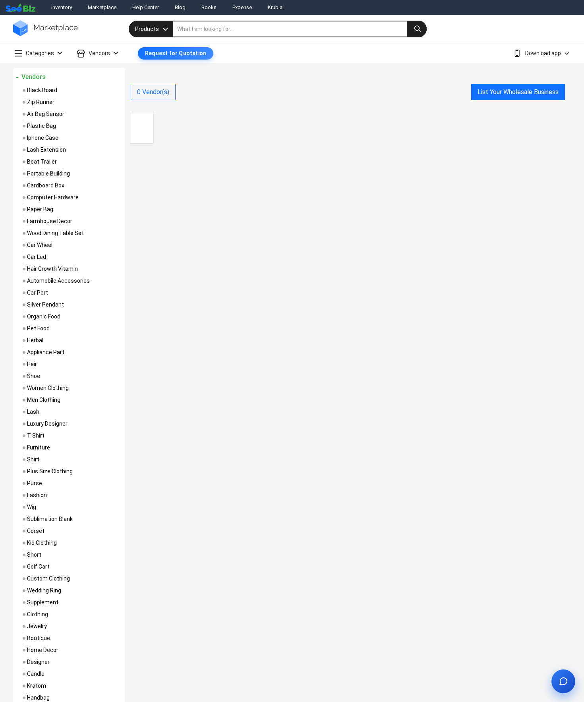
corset (35, 531)
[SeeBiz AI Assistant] (563, 681)
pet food (38, 328)
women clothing (48, 388)
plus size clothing (50, 471)
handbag (38, 697)
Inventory (61, 7)
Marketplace (102, 7)
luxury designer (47, 423)
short (34, 555)
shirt (33, 459)
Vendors (33, 77)
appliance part (45, 352)
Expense (242, 7)
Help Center (145, 7)
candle (35, 674)
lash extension (46, 150)
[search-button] (417, 29)
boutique (38, 638)
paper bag (40, 209)
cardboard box (45, 185)
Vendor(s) (153, 92)
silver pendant (45, 304)
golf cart (38, 566)
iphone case (42, 138)
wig (31, 507)
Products (147, 29)
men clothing (43, 400)
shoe (33, 376)
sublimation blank (50, 519)
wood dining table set (55, 233)
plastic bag (41, 126)
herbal (35, 340)
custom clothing (48, 578)
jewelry (37, 626)
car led (36, 257)
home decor (42, 650)
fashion (37, 495)
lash (33, 412)
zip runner (40, 102)
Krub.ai (276, 7)
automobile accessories (58, 281)
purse (34, 483)
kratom (36, 686)
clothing (37, 614)
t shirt (35, 435)
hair (32, 364)
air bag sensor (45, 114)
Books (209, 7)
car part (37, 292)
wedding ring (44, 590)
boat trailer (42, 161)
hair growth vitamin (52, 269)
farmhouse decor (49, 221)
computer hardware (53, 197)
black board (42, 90)
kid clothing (42, 543)
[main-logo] (45, 34)
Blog (180, 7)
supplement (42, 602)
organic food (43, 316)
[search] (300, 29)
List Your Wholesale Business (518, 92)
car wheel (39, 245)
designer (38, 662)
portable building (48, 173)
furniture (38, 447)
